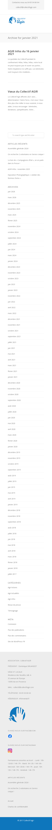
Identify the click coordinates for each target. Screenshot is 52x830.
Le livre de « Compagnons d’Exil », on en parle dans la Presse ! (26, 162)
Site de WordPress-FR (16, 641)
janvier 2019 (12, 504)
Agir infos (11, 599)
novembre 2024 (14, 226)
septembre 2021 (14, 336)
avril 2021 (11, 360)
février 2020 (12, 441)
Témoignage (13, 611)
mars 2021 (12, 365)
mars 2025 (12, 215)
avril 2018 (11, 551)
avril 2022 (11, 307)
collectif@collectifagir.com (26, 7)
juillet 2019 (12, 481)
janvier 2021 (12, 377)
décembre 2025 (14, 203)
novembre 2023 (14, 273)
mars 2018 (12, 556)
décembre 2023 (14, 267)
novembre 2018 (14, 516)
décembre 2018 (14, 510)
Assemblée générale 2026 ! (18, 148)
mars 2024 (12, 255)
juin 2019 (11, 487)
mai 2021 (11, 354)
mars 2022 (12, 313)
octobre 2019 (13, 464)
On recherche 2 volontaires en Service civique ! (26, 154)
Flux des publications (16, 630)
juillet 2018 (12, 533)
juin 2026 (11, 191)
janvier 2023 (12, 290)
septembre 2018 (14, 522)
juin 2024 (11, 249)
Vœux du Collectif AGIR (23, 91)
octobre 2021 (13, 331)
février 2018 (12, 562)
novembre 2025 (14, 209)
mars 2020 (12, 435)
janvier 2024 (12, 261)
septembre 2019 (14, 470)
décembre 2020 (14, 383)
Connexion (12, 624)
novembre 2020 (14, 388)
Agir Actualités (13, 593)
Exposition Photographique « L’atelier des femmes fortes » (24, 176)
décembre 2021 (14, 319)
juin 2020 (11, 417)
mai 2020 (11, 423)
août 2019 (12, 475)
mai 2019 (11, 493)
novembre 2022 (14, 296)
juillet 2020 (12, 412)
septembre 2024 (14, 238)
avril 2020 (11, 429)
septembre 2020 (14, 400)
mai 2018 (11, 545)
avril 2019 (11, 499)
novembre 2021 (14, 325)
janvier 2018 (12, 568)
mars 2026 (12, 197)
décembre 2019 (14, 452)
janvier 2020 (12, 446)
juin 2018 (11, 539)
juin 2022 (11, 302)
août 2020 (12, 406)
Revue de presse (14, 605)
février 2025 (12, 220)
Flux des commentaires (17, 635)
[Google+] (28, 12)
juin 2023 (11, 284)
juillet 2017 (12, 574)
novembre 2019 (14, 458)
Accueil (10, 801)
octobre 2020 (13, 394)
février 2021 (12, 371)
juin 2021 (11, 348)
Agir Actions (12, 587)
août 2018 (12, 528)
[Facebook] (23, 12)
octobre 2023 (13, 278)
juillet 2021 (12, 342)
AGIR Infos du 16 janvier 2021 (23, 52)
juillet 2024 (12, 244)
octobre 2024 (13, 232)
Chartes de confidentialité (18, 807)
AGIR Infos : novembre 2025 (19, 169)
